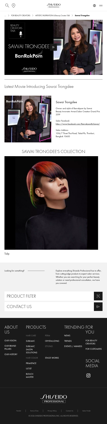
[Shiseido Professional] (53, 5)
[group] (53, 205)
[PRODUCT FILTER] (53, 296)
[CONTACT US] (53, 306)
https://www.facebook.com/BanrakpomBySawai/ (78, 123)
